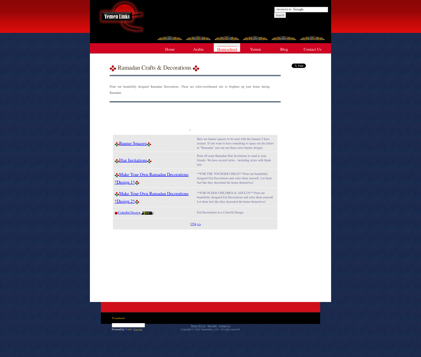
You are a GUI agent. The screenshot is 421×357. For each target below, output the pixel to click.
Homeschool (227, 49)
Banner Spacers (133, 143)
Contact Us (312, 49)
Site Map (212, 325)
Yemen (255, 49)
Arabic (198, 49)
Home (170, 49)
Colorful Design (129, 212)
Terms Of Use (198, 325)
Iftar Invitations (133, 160)
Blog (284, 49)
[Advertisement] (189, 117)
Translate (137, 329)
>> (199, 224)
